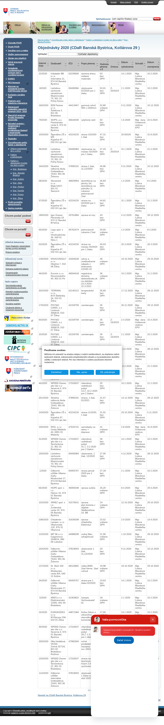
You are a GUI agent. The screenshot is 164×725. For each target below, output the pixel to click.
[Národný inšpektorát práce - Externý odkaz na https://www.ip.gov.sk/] (18, 376)
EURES (11, 79)
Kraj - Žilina (18, 198)
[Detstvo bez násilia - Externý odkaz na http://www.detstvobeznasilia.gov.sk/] (18, 344)
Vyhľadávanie (103, 19)
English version (147, 2)
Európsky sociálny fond (16, 96)
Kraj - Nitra (17, 183)
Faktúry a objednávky (16, 156)
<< (89, 690)
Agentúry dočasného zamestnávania (15, 299)
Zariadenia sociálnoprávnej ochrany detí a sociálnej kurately (16, 71)
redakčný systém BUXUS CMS (23, 713)
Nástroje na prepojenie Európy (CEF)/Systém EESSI (17, 88)
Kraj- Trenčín (18, 191)
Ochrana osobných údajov (17, 269)
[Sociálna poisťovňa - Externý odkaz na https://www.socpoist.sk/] (18, 383)
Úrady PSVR (13, 47)
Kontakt (114, 2)
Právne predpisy (13, 252)
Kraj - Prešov (18, 187)
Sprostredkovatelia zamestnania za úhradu (16, 286)
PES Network (14, 83)
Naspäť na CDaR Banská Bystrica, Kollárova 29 (62, 695)
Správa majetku (15, 208)
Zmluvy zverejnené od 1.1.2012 (18, 150)
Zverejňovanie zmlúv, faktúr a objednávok (17, 144)
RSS (136, 2)
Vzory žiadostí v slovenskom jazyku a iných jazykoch (18, 247)
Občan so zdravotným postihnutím (46, 27)
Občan (18, 25)
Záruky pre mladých (17, 58)
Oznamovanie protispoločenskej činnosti (17, 274)
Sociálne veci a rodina (75, 26)
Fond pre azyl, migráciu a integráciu (17, 102)
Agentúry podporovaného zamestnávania (17, 293)
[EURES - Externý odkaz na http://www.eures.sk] (18, 320)
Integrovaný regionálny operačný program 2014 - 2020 (17, 109)
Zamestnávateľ (99, 25)
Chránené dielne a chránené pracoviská (15, 309)
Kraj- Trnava (18, 194)
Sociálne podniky (13, 304)
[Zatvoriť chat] (153, 619)
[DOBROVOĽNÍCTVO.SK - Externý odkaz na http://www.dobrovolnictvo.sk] (18, 328)
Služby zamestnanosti (18, 54)
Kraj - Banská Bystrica (19, 174)
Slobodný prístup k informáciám (14, 264)
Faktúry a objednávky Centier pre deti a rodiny (18, 163)
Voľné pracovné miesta (15, 63)
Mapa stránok (125, 2)
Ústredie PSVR (15, 43)
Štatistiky (12, 139)
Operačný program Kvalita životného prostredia (16, 117)
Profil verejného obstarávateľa (15, 203)
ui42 (49, 713)
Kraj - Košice (18, 179)
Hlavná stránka (43, 40)
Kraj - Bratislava (20, 169)
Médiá (121, 25)
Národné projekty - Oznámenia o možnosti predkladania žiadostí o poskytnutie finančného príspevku (18, 129)
